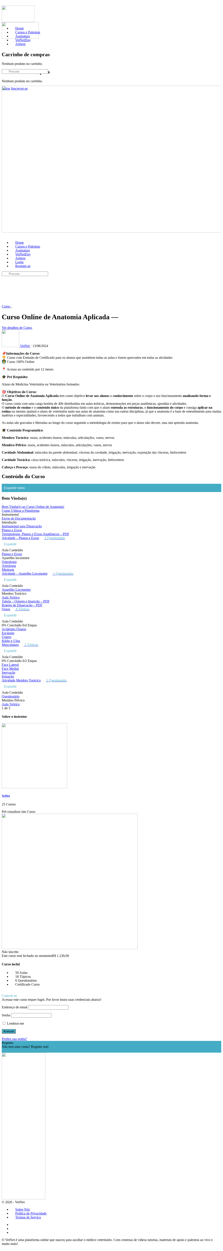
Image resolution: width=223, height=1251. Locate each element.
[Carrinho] (4, 45)
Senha (6, 1015)
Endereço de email (14, 1007)
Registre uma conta (15, 1050)
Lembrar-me (15, 1023)
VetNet (6, 795)
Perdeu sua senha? (14, 1039)
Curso (6, 306)
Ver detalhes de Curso (17, 327)
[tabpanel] (111, 410)
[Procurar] (4, 59)
